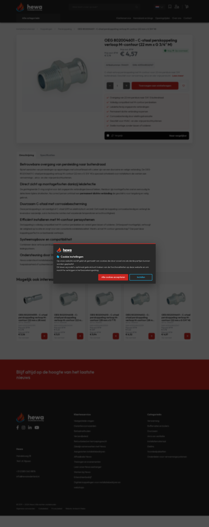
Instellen (141, 277)
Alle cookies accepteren (113, 277)
